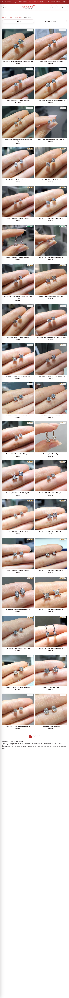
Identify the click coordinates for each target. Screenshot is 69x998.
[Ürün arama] (52, 7)
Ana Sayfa (4, 17)
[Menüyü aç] (3, 7)
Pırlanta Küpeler (18, 17)
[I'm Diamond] (28, 7)
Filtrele (19, 21)
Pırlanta (11, 17)
